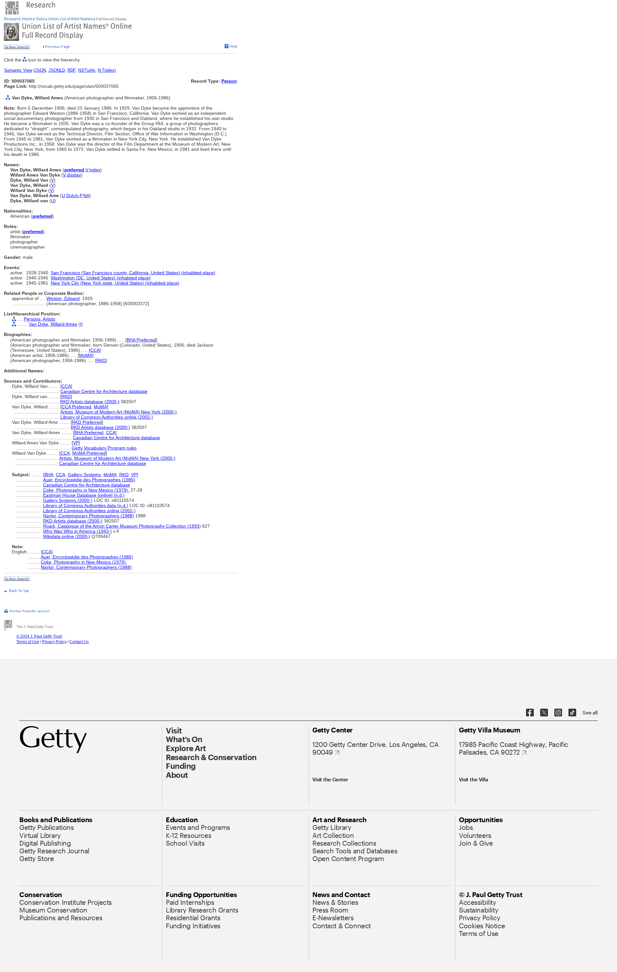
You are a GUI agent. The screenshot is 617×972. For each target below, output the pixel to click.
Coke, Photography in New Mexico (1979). (86, 490)
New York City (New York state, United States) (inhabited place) (115, 283)
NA (86, 195)
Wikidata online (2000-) (66, 536)
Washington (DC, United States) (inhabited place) (101, 277)
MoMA (85, 355)
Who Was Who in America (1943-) (77, 531)
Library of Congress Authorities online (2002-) (106, 417)
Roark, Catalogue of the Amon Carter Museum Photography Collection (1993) (122, 526)
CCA (95, 350)
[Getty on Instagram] (558, 713)
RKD (101, 360)
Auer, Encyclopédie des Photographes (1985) (89, 479)
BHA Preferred (141, 339)
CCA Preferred (76, 406)
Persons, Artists (39, 319)
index (94, 169)
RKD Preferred (87, 422)
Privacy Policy (54, 642)
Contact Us (79, 642)
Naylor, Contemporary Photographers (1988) (88, 515)
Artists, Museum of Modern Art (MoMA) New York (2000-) (118, 411)
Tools (40, 19)
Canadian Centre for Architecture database (104, 391)
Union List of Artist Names (70, 19)
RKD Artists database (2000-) (90, 401)
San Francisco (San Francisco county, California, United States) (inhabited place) (133, 272)
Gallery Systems (84, 474)
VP (76, 442)
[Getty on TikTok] (572, 713)
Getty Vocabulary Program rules (104, 447)
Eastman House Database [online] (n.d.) (84, 495)
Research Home (18, 19)
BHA (48, 474)
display (74, 174)
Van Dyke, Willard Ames (53, 324)
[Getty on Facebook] (530, 713)
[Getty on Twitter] (544, 713)
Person (229, 81)
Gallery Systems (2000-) (68, 500)
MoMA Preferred (89, 453)
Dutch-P (74, 195)
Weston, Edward (63, 298)
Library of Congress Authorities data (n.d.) (85, 505)
